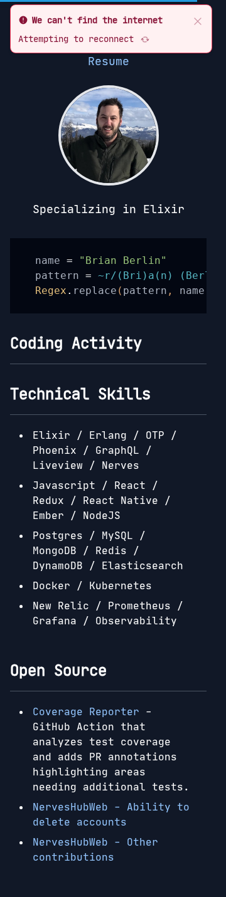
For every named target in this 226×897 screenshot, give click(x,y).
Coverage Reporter (86, 711)
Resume (108, 61)
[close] (197, 20)
